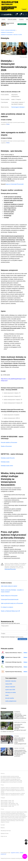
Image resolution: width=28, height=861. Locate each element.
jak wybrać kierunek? (20, 730)
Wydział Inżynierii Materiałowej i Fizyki (15, 671)
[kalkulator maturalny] (14, 6)
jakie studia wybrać (19, 738)
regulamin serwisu (19, 637)
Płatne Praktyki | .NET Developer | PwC (9, 803)
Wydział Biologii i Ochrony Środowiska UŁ (16, 667)
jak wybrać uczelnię (19, 753)
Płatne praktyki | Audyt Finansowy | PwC (10, 804)
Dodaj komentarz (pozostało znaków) (10, 623)
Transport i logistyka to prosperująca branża (10, 779)
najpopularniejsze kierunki (19, 727)
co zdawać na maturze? (7, 731)
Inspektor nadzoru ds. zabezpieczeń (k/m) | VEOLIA (12, 787)
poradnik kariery (19, 716)
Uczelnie (21, 19)
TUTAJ (7, 124)
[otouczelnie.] (7, 14)
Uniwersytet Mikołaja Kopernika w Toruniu (16, 662)
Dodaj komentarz (22, 639)
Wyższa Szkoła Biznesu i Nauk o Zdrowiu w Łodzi (16, 652)
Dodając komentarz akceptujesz (12, 637)
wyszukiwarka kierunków (18, 725)
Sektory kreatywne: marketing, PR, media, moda (11, 780)
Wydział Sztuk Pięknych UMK (12, 657)
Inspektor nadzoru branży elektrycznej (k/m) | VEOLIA (13, 793)
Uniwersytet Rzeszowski (10, 569)
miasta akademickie (19, 750)
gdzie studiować (18, 739)
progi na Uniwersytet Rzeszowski (15, 184)
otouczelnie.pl (4, 852)
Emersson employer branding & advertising (16, 858)
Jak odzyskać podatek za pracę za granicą (10, 776)
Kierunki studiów (12, 19)
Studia (3, 19)
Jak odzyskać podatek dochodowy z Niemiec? (11, 777)
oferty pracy (17, 714)
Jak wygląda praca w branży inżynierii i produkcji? (11, 782)
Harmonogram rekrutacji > (18, 107)
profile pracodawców (20, 718)
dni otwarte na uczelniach (18, 755)
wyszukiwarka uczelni (20, 751)
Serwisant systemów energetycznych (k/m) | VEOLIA (12, 789)
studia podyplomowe (20, 744)
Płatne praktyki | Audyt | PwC (7, 800)
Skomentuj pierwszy (25, 856)
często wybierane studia (19, 741)
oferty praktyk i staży (20, 715)
